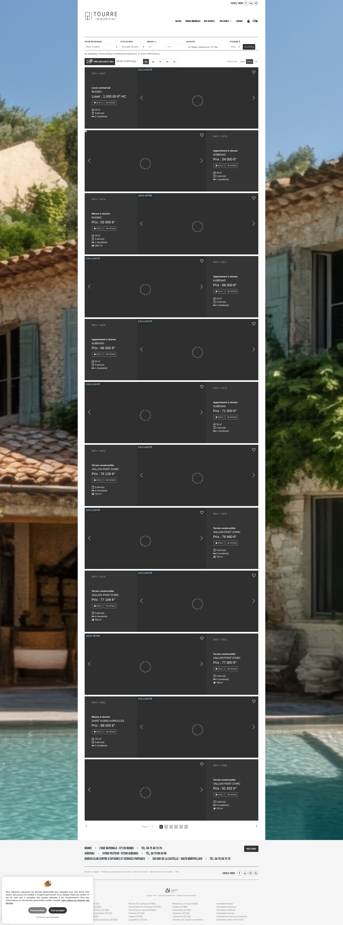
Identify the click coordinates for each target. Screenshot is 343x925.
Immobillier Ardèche (226, 910)
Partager (112, 103)
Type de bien (126, 42)
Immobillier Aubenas (226, 907)
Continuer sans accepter (47, 917)
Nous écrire (251, 849)
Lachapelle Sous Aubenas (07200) (101, 920)
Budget (151, 42)
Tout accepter (58, 910)
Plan (177, 872)
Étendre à (235, 42)
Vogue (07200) (136, 916)
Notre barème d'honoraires (161, 872)
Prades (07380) (180, 907)
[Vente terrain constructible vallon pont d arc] (197, 475)
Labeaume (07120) (182, 916)
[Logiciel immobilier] (171, 890)
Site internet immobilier (167, 895)
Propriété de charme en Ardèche (232, 916)
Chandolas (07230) (182, 910)
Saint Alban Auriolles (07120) (98, 913)
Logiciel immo (152, 895)
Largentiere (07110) (138, 920)
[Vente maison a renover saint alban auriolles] (197, 727)
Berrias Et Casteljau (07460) (142, 904)
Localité (190, 42)
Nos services (209, 21)
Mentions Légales (92, 872)
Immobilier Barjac (225, 904)
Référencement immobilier (186, 895)
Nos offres (224, 21)
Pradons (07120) (137, 913)
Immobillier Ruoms (225, 913)
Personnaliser (37, 910)
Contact (239, 21)
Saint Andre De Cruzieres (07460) (145, 907)
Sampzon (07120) (181, 913)
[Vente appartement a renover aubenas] (145, 161)
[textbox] (208, 47)
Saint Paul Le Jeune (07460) (142, 910)
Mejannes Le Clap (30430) (185, 904)
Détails (99, 103)
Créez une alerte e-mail (104, 61)
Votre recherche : (94, 42)
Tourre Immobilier (192, 21)
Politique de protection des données (116, 872)
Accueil (178, 21)
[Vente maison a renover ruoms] (197, 223)
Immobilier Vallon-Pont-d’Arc (230, 920)
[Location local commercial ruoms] (197, 98)
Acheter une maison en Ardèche (188, 920)
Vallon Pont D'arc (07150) (97, 910)
